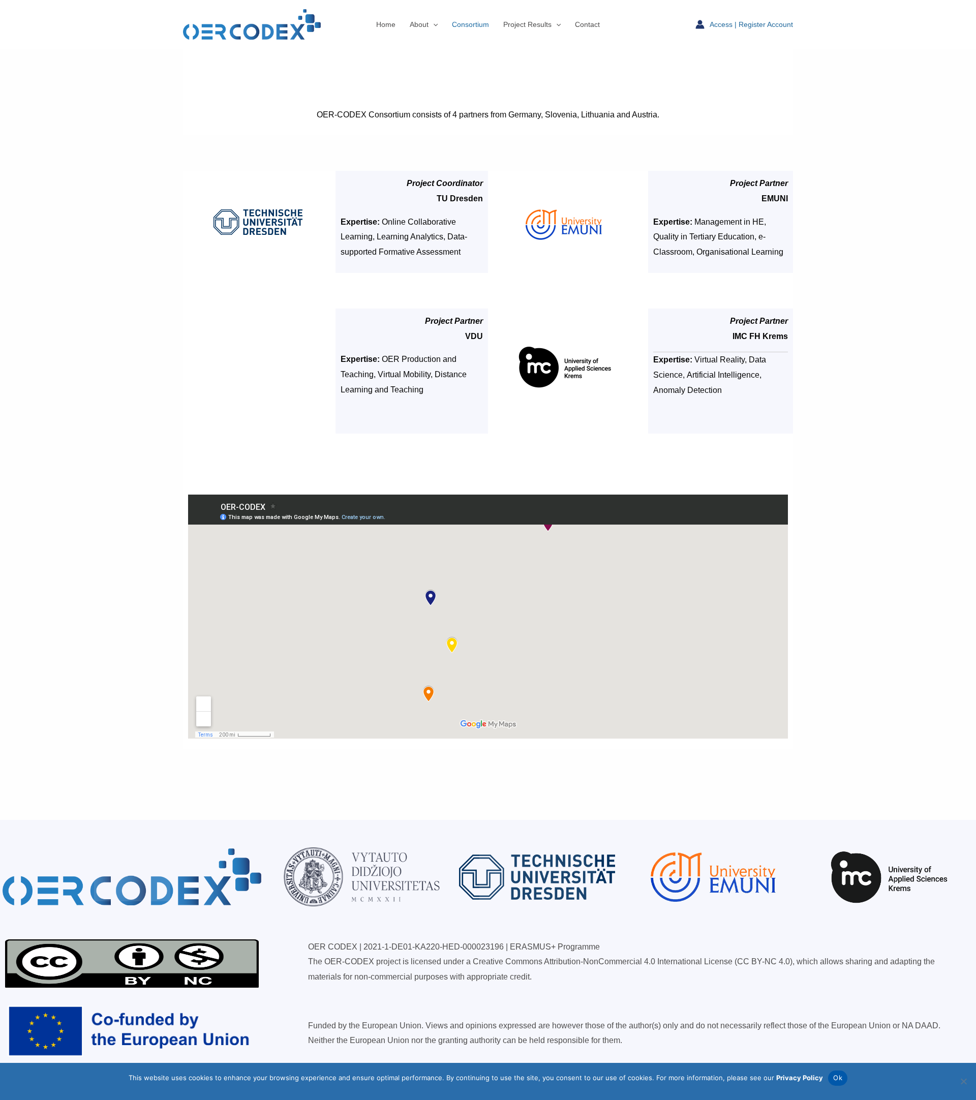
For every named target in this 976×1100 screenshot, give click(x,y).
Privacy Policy (799, 1078)
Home (385, 24)
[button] (433, 24)
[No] (963, 1081)
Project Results (527, 24)
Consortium (470, 24)
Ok (837, 1078)
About (419, 24)
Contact (587, 24)
